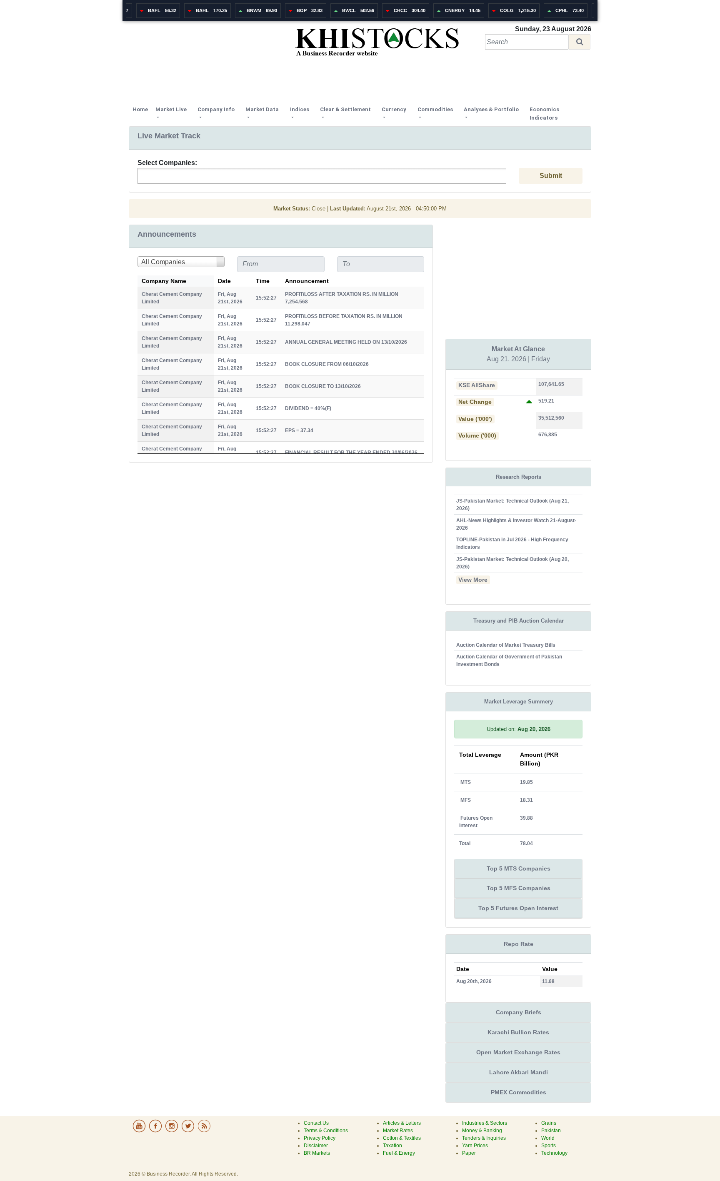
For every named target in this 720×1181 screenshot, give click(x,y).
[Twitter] (188, 1131)
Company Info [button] (216, 109)
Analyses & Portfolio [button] (491, 109)
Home (142, 109)
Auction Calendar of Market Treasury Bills (505, 645)
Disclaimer (316, 1145)
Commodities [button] (435, 109)
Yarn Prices (475, 1145)
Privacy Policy (319, 1138)
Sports (548, 1145)
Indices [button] (299, 109)
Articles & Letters (402, 1123)
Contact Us (316, 1123)
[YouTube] (139, 1131)
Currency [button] (394, 109)
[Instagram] (172, 1131)
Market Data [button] (262, 109)
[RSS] (204, 1131)
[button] (579, 42)
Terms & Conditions (326, 1130)
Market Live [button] (171, 109)
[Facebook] (156, 1131)
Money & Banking (482, 1130)
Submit (551, 175)
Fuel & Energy (399, 1153)
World (548, 1138)
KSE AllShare (476, 385)
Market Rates (398, 1130)
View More (473, 580)
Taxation (392, 1145)
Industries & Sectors (484, 1123)
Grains (548, 1123)
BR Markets (317, 1153)
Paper (469, 1153)
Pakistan (551, 1130)
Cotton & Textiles (402, 1138)
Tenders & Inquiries (484, 1138)
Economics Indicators (544, 113)
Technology (554, 1153)
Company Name (164, 281)
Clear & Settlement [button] (345, 109)
